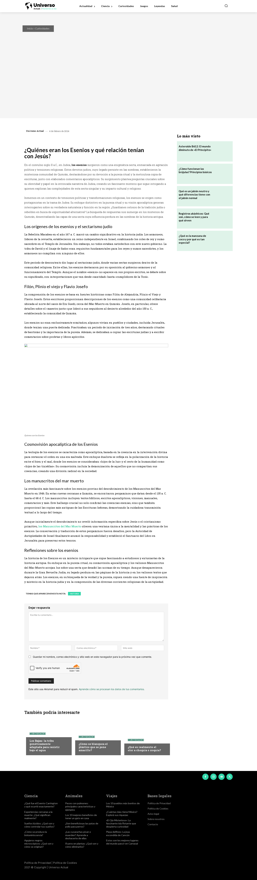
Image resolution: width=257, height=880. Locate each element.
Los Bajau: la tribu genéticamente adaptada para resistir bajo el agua (45, 745)
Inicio (30, 28)
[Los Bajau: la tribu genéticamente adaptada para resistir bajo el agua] (47, 735)
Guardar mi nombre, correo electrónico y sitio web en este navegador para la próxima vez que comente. (92, 656)
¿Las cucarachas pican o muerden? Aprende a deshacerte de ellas (78, 835)
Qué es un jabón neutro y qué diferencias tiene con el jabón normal (194, 195)
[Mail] (221, 777)
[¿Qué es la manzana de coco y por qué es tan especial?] (222, 240)
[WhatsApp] (69, 139)
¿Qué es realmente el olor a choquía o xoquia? (144, 748)
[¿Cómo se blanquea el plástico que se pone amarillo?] (96, 735)
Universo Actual (35, 131)
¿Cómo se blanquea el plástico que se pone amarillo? (93, 747)
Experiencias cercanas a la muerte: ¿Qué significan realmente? (38, 815)
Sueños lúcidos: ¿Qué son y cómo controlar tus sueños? (39, 825)
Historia (74, 594)
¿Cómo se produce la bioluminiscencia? (35, 833)
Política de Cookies (65, 862)
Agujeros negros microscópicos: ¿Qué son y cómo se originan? (38, 843)
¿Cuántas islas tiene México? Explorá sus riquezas (121, 813)
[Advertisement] (205, 281)
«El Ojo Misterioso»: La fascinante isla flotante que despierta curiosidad (121, 823)
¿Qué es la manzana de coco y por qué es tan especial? (192, 239)
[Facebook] (53, 139)
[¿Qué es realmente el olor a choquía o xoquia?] (145, 735)
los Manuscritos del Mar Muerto (59, 526)
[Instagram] (213, 777)
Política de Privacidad (37, 862)
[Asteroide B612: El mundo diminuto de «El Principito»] (222, 151)
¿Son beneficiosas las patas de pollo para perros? (81, 825)
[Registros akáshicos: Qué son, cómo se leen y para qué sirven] (222, 218)
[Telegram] (77, 139)
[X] (61, 139)
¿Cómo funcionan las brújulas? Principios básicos (195, 170)
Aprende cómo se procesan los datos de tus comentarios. (112, 689)
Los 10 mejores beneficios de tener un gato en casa (81, 816)
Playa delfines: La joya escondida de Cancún (118, 833)
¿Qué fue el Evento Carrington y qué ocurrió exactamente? (41, 805)
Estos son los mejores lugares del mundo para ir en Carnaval (122, 842)
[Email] (85, 139)
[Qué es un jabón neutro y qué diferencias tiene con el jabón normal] (222, 196)
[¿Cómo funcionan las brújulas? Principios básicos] (222, 173)
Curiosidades (42, 28)
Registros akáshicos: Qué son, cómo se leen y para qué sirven (194, 217)
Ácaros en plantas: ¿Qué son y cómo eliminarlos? (81, 845)
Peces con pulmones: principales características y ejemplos (80, 806)
